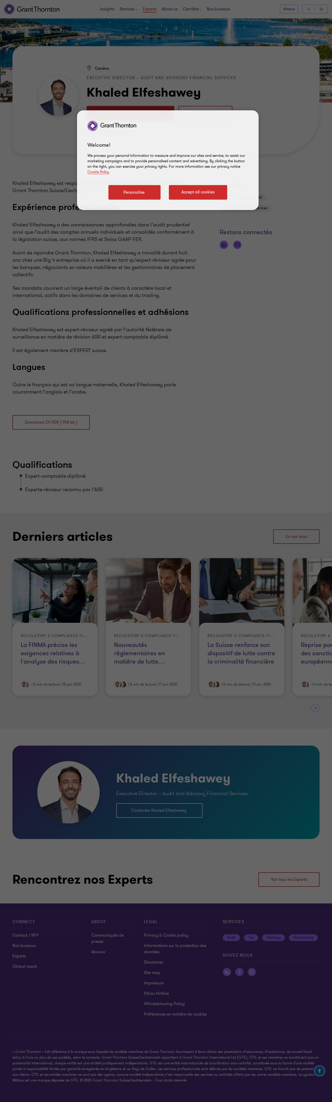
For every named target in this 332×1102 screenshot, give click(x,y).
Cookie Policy (98, 172)
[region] (168, 160)
